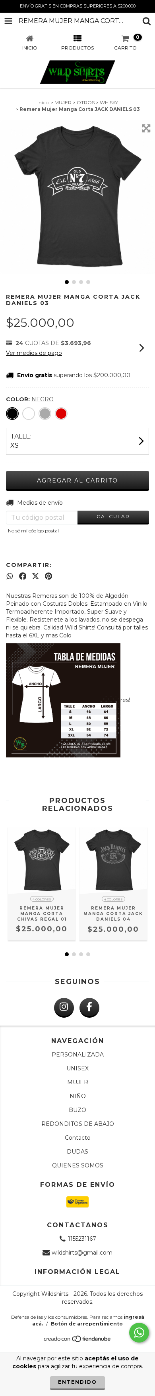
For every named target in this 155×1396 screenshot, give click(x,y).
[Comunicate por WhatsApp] (139, 1333)
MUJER (63, 102)
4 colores (42, 899)
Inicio (43, 102)
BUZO (77, 1110)
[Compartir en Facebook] (23, 576)
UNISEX (77, 1068)
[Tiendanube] (77, 1341)
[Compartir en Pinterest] (48, 576)
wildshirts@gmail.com (82, 1252)
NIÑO (78, 1096)
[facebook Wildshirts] (89, 1008)
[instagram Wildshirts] (64, 1008)
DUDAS (77, 1151)
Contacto (78, 1137)
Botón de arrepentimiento (87, 1324)
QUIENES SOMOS (77, 1165)
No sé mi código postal (33, 531)
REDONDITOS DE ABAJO (77, 1123)
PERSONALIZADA (78, 1054)
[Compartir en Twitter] (35, 576)
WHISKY (109, 102)
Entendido (77, 1382)
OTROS (86, 102)
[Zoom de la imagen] (146, 128)
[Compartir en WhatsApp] (10, 576)
